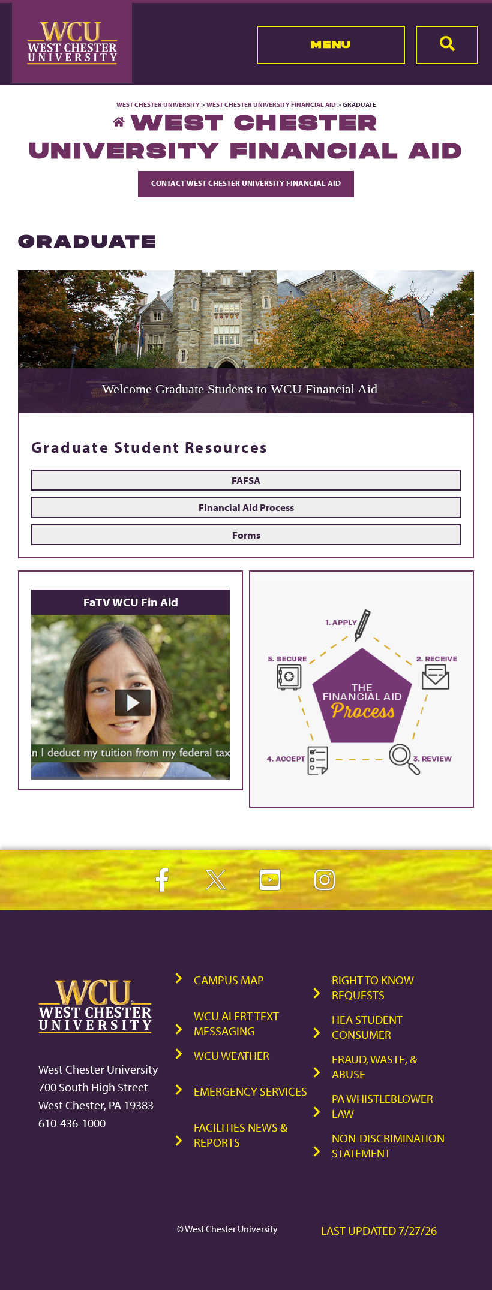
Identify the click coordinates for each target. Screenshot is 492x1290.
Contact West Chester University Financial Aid (246, 183)
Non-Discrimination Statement (388, 1145)
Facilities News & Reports (240, 1135)
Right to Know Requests (373, 987)
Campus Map (229, 979)
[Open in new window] (361, 799)
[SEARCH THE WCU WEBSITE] (447, 45)
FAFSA (246, 479)
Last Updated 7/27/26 (379, 1230)
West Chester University (158, 104)
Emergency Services (250, 1091)
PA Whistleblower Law (382, 1106)
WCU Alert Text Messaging (236, 1023)
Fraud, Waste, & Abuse (374, 1066)
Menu (331, 44)
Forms (246, 534)
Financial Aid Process (246, 506)
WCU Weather (231, 1055)
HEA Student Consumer (367, 1027)
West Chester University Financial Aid (271, 104)
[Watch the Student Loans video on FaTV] (130, 777)
